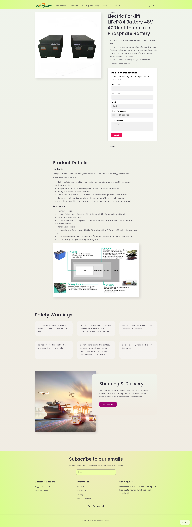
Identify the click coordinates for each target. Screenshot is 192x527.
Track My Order (41, 491)
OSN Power (92, 520)
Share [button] (112, 146)
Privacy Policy (82, 495)
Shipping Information (43, 487)
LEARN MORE (108, 404)
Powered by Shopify (103, 520)
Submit (116, 135)
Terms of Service (84, 498)
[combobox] (115, 115)
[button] (62, 5)
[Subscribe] (113, 472)
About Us (81, 487)
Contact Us (82, 491)
